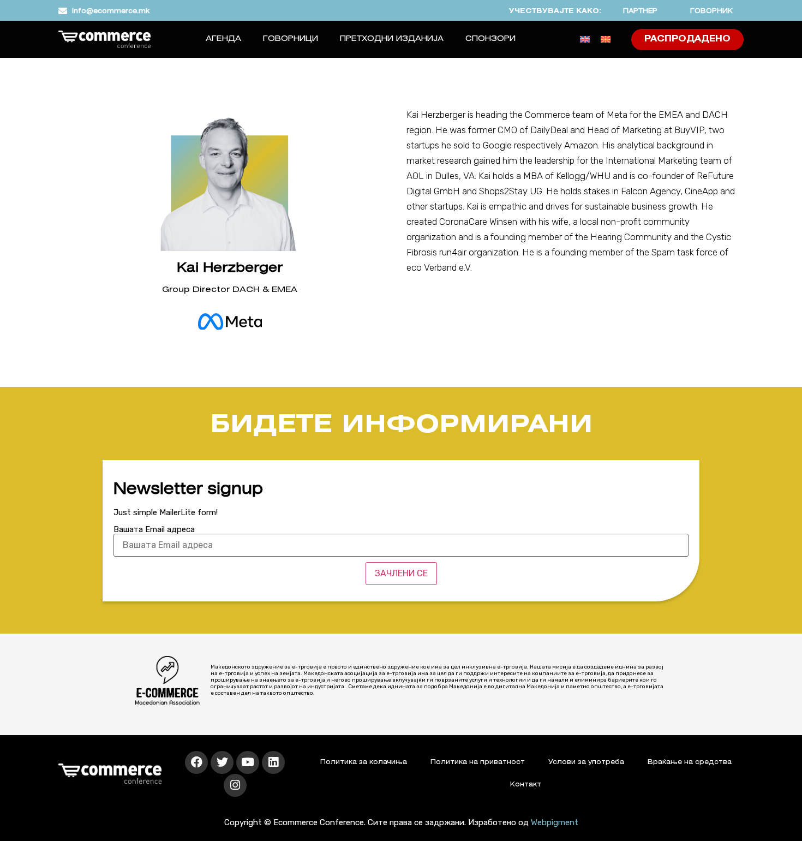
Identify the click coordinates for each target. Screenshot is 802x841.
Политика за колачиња (363, 762)
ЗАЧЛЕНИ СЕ (401, 573)
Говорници (290, 39)
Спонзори (490, 39)
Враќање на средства (690, 762)
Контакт (525, 785)
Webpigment (554, 822)
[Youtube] (247, 762)
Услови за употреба (586, 762)
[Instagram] (235, 785)
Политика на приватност (477, 762)
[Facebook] (196, 762)
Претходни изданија (392, 39)
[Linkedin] (273, 762)
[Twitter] (222, 762)
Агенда (223, 39)
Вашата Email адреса (154, 530)
